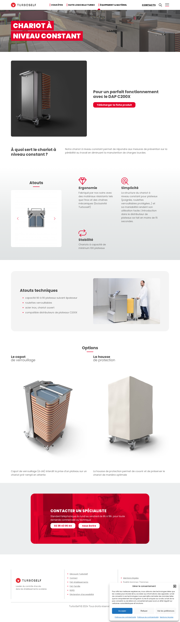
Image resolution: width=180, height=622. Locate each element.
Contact (73, 578)
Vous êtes (57, 4)
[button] (174, 586)
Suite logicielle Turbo (81, 4)
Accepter (122, 611)
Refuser (144, 611)
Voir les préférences (165, 611)
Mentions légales (166, 617)
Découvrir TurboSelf (79, 574)
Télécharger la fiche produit (114, 105)
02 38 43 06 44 (63, 525)
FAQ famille (75, 586)
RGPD (72, 590)
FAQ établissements (79, 582)
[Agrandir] (156, 281)
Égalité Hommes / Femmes (135, 582)
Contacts (149, 5)
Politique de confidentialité (125, 617)
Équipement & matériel (113, 4)
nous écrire (89, 525)
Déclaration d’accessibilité (82, 594)
